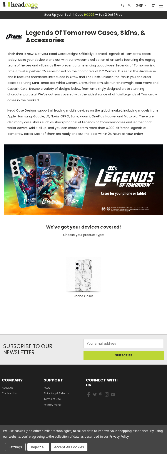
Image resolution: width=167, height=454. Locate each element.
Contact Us (9, 393)
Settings (15, 447)
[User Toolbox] (129, 5)
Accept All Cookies (69, 447)
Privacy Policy (53, 405)
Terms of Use (52, 399)
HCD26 (89, 14)
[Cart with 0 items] (153, 5)
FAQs (47, 388)
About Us (7, 388)
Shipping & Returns (56, 393)
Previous (9, 443)
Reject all (38, 447)
